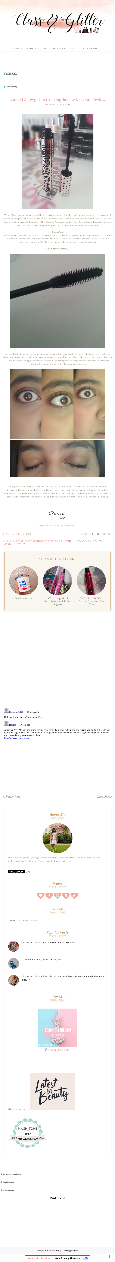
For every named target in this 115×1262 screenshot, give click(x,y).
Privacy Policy (11, 87)
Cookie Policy (11, 74)
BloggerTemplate (72, 1251)
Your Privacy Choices (67, 1258)
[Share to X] (98, 534)
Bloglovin (43, 525)
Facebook (72, 525)
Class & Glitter (49, 1251)
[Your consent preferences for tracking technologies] (110, 1257)
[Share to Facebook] (92, 534)
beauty (98, 541)
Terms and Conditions (12, 1174)
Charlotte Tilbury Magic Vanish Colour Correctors (48, 942)
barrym (18, 541)
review (21, 544)
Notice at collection (38, 1258)
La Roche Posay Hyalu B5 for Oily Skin (41, 959)
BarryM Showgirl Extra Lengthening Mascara (58, 541)
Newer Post (12, 796)
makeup (9, 544)
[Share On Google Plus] (109, 534)
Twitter (52, 525)
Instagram (61, 525)
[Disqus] (57, 663)
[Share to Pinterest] (103, 534)
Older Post (103, 796)
